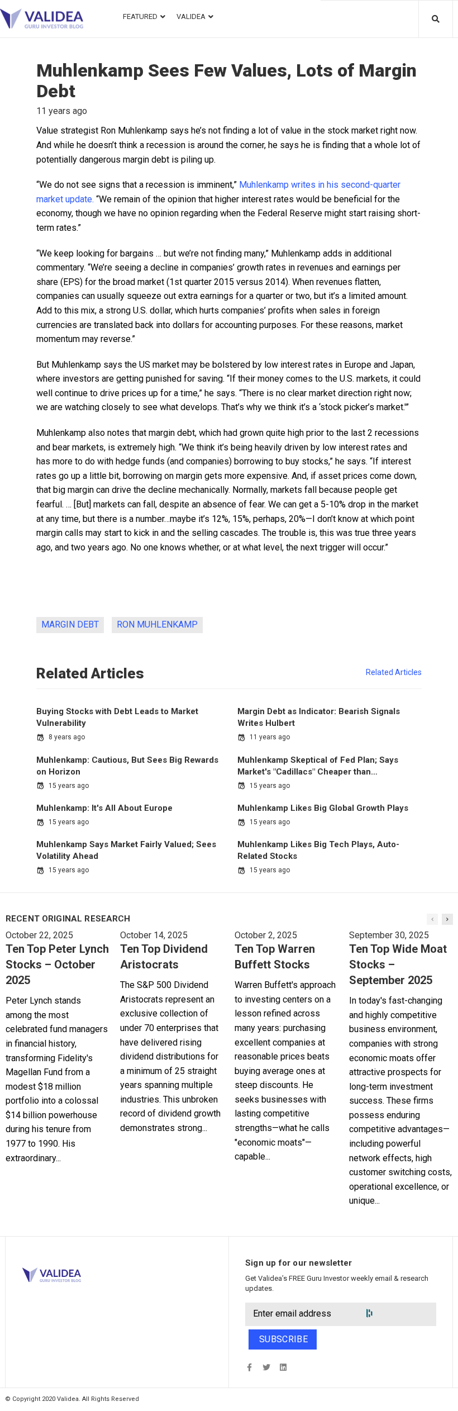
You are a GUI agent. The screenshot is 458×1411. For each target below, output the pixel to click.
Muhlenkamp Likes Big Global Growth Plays (322, 808)
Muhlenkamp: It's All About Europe (104, 808)
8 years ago (67, 737)
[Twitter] (266, 1367)
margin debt (70, 624)
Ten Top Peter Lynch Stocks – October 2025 (57, 964)
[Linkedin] (283, 1367)
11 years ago (270, 737)
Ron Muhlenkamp (157, 624)
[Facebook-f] (249, 1367)
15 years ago (69, 786)
